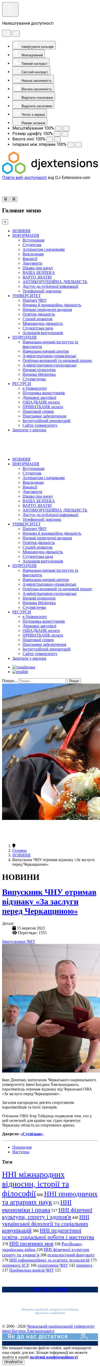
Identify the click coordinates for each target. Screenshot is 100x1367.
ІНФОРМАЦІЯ (25, 235)
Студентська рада (38, 328)
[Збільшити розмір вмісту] (66, 128)
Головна (19, 850)
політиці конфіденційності (54, 1357)
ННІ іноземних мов (31, 1243)
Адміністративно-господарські (49, 365)
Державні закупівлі (39, 397)
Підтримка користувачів (44, 393)
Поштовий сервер (38, 411)
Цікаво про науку (38, 268)
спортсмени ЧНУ (53, 1265)
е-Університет (35, 388)
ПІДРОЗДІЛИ (24, 337)
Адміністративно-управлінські (49, 356)
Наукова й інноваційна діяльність (52, 305)
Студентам (32, 245)
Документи (32, 263)
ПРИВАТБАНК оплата (43, 407)
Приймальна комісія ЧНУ (31, 1270)
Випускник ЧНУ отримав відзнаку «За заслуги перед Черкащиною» (49, 901)
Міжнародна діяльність (43, 323)
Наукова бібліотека (39, 374)
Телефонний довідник (42, 291)
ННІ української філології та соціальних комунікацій (45, 1224)
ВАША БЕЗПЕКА (39, 272)
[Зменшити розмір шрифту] (57, 134)
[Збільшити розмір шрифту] (65, 134)
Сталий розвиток (38, 319)
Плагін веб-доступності (24, 177)
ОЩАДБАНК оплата (41, 402)
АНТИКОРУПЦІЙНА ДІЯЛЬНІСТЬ (55, 282)
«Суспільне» (32, 1134)
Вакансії (30, 258)
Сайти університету (40, 425)
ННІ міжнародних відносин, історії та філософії (35, 1184)
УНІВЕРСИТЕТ (26, 295)
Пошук (74, 681)
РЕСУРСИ (21, 383)
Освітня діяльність (39, 314)
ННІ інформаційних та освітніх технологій (49, 1260)
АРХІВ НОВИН (50, 1289)
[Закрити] (16, 34)
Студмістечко (34, 379)
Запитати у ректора (29, 430)
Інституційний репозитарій (47, 420)
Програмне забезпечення (44, 416)
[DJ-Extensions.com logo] (50, 172)
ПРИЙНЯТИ (13, 1362)
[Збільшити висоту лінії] (57, 139)
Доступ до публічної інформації (50, 286)
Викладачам (33, 254)
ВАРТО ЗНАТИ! (37, 277)
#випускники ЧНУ (18, 941)
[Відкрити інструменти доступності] (10, 9)
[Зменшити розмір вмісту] (58, 128)
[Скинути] (6, 33)
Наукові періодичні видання (47, 309)
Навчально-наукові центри (46, 351)
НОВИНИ (21, 231)
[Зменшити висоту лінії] (49, 139)
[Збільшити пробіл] (78, 144)
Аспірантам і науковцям (44, 249)
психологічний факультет (71, 1255)
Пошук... (9, 680)
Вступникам (33, 240)
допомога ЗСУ (15, 1265)
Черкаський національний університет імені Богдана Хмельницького (48, 1328)
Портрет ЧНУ (35, 300)
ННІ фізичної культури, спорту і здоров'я (47, 1213)
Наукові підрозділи (39, 370)
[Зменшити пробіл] (70, 144)
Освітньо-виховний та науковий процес (57, 360)
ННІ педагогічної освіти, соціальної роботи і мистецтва (48, 1233)
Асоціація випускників (43, 332)
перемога (84, 1265)
